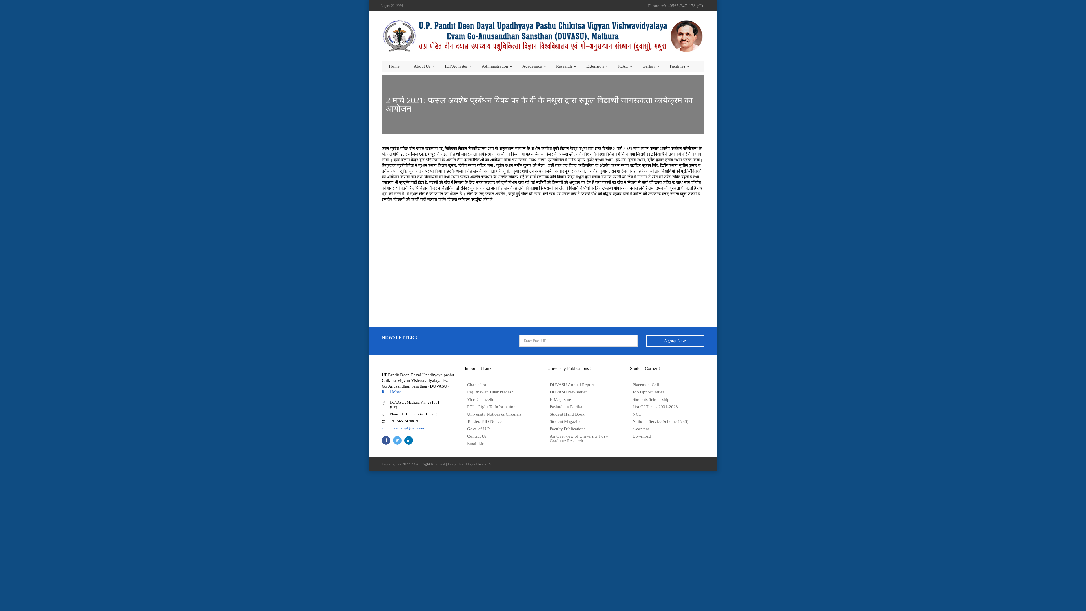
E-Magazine (560, 399)
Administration (495, 66)
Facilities (677, 66)
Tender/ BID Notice (484, 421)
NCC (637, 414)
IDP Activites (456, 66)
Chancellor (476, 384)
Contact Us (477, 436)
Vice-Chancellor (481, 399)
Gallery (649, 66)
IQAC (623, 66)
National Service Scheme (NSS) (660, 421)
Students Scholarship (651, 399)
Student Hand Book (567, 414)
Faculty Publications (567, 429)
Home (394, 66)
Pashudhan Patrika (566, 407)
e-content (641, 429)
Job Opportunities (648, 392)
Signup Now (675, 341)
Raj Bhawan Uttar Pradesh (490, 392)
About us (422, 66)
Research (564, 66)
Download (642, 436)
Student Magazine (565, 421)
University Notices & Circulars (494, 414)
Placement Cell (646, 384)
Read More (391, 392)
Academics (532, 66)
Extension (595, 66)
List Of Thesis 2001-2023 (655, 407)
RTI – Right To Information (491, 407)
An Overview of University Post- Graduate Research (579, 438)
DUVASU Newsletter (568, 392)
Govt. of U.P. (478, 429)
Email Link (477, 443)
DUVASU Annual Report (572, 384)
